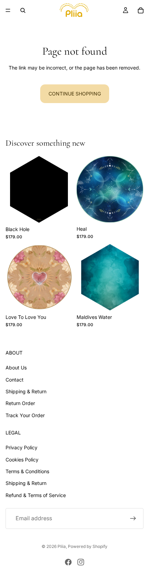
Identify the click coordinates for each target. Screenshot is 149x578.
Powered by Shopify (87, 546)
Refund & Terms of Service (36, 495)
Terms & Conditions (27, 471)
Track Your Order (25, 415)
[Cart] (140, 10)
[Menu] (8, 10)
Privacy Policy (21, 447)
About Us (16, 367)
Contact (15, 380)
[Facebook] (68, 562)
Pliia (62, 546)
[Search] (22, 10)
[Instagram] (81, 562)
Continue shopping (75, 94)
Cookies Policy (22, 459)
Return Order (20, 403)
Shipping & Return (26, 391)
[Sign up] (133, 518)
